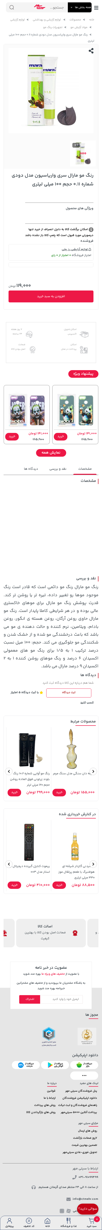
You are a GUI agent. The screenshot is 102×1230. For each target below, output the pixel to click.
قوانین (51, 1091)
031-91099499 (88, 1177)
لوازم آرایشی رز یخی (75, 249)
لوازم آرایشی (17, 20)
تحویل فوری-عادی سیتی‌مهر (80, 1152)
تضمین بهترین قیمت (84, 1145)
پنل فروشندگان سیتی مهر (81, 1091)
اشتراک (30, 999)
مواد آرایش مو (79, 27)
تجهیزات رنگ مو (52, 27)
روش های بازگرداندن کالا (41, 1112)
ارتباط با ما (50, 1098)
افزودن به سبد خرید (51, 296)
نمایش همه (51, 453)
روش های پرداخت (45, 1105)
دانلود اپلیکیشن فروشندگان (79, 1098)
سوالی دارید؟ (87, 1208)
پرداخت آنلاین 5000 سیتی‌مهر (79, 1112)
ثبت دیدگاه (68, 692)
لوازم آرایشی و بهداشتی (47, 20)
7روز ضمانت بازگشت (85, 1138)
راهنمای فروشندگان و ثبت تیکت (77, 1105)
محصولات (75, 20)
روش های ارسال (87, 1131)
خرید (60, 436)
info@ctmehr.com (85, 1199)
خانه (91, 20)
